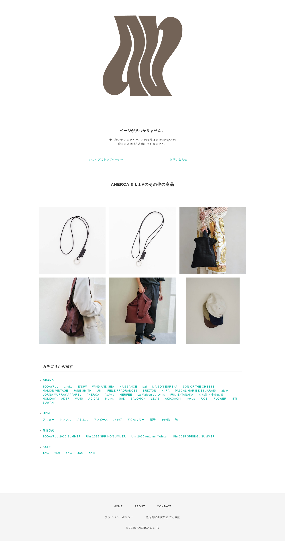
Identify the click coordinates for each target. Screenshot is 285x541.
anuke (68, 386)
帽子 (153, 419)
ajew (224, 390)
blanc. (109, 398)
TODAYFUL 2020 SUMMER (62, 436)
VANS (79, 398)
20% (57, 453)
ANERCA (93, 394)
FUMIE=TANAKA (181, 394)
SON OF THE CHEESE (198, 386)
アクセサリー (136, 419)
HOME (118, 506)
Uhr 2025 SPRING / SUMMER (194, 436)
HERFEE (126, 394)
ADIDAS (94, 398)
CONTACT (164, 506)
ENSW (82, 386)
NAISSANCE (128, 386)
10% (46, 453)
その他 (165, 419)
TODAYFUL (51, 386)
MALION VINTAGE (55, 390)
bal (144, 386)
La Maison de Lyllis (151, 394)
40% (80, 453)
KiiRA (166, 390)
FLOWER (220, 398)
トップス (65, 419)
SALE (47, 447)
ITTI (234, 398)
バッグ (117, 419)
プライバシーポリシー (119, 517)
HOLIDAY (49, 398)
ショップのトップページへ (106, 159)
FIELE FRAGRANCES (122, 390)
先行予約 (48, 430)
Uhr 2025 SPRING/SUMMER (106, 436)
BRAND (48, 380)
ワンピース (101, 419)
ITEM (46, 413)
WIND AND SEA (103, 386)
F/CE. (204, 398)
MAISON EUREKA (164, 386)
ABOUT (140, 506)
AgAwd (109, 394)
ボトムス (82, 419)
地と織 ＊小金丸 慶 (211, 394)
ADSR (65, 398)
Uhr (99, 390)
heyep (191, 398)
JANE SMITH (82, 390)
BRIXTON (149, 390)
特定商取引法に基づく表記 (163, 517)
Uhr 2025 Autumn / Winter (149, 436)
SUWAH (48, 402)
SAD (122, 398)
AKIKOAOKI (173, 398)
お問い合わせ (178, 159)
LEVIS (155, 398)
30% (69, 453)
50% (92, 453)
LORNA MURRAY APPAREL (62, 394)
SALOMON (138, 398)
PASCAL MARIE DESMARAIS (195, 390)
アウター (48, 419)
